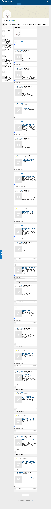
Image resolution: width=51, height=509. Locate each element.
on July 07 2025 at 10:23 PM (21, 473)
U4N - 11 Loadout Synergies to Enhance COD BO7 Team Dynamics (28, 462)
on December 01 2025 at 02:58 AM (22, 156)
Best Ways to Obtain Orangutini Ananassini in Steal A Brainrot (8, 50)
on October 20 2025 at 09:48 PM (22, 226)
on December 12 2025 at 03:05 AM (22, 104)
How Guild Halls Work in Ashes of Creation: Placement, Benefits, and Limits (28, 72)
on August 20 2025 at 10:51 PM (22, 372)
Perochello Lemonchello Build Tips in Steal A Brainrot (8, 66)
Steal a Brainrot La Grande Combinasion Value (27, 108)
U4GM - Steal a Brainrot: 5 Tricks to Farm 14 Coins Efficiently (8, 61)
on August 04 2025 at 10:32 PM (22, 415)
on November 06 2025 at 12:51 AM (22, 208)
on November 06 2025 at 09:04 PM (22, 191)
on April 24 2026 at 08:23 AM (21, 42)
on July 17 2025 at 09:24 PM (21, 458)
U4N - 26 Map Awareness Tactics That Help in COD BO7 (28, 440)
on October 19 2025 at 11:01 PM (22, 243)
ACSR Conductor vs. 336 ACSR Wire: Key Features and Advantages (29, 55)
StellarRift (19, 41)
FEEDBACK (1, 254)
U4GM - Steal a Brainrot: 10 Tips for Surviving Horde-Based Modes (8, 78)
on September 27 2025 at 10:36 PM (22, 286)
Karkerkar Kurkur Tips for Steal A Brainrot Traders (8, 56)
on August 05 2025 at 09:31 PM (22, 393)
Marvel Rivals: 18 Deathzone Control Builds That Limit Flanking (29, 477)
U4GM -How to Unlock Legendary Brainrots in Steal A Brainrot (28, 268)
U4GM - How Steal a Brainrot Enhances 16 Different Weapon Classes (28, 397)
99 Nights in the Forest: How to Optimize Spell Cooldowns (7, 41)
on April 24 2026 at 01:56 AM (21, 51)
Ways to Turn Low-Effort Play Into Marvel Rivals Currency (8, 36)
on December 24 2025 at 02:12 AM (22, 69)
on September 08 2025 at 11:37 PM (22, 307)
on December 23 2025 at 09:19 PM (22, 87)
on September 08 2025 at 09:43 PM (22, 329)
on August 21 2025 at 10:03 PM (22, 350)
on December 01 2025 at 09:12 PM (22, 139)
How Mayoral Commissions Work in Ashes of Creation (8, 31)
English (32, 500)
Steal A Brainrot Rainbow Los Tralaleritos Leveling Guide (8, 72)
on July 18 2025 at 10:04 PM (21, 437)
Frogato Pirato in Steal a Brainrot (8, 46)
